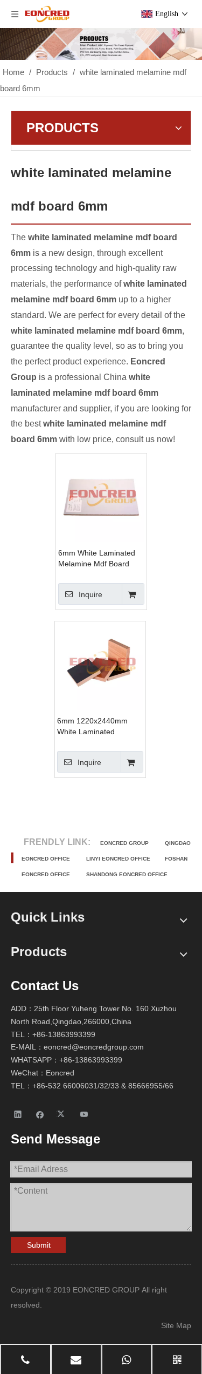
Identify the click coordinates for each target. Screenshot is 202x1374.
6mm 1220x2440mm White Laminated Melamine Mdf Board (92, 726)
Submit (39, 1245)
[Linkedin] (18, 1113)
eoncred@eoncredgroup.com (94, 1047)
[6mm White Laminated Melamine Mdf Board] (101, 498)
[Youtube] (84, 1113)
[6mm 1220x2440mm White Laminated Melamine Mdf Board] (100, 666)
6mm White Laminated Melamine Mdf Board (96, 558)
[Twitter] (62, 1113)
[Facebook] (40, 1113)
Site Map (176, 1325)
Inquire (90, 594)
